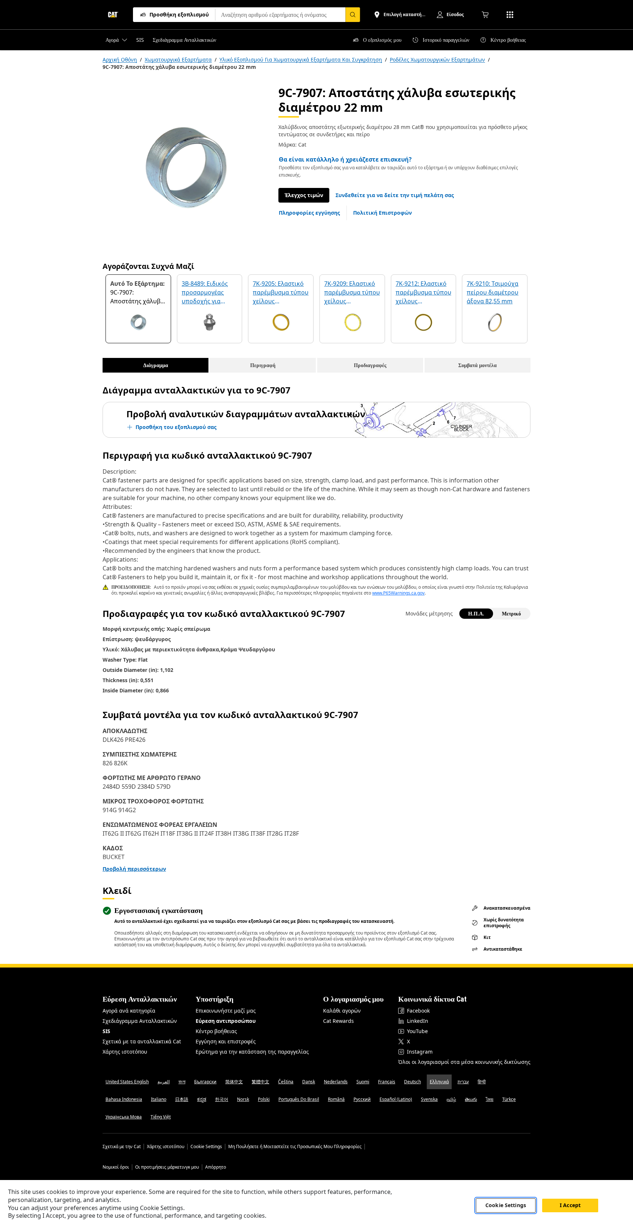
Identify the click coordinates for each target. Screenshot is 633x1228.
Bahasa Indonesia (124, 1099)
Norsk (243, 1099)
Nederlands (336, 1082)
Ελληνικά (439, 1082)
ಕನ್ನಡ (201, 1099)
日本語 (181, 1099)
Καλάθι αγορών (342, 1010)
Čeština (285, 1082)
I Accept (570, 1205)
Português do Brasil (298, 1099)
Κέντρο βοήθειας (216, 1031)
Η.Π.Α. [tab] (476, 613)
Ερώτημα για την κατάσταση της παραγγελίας (252, 1051)
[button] (394, 195)
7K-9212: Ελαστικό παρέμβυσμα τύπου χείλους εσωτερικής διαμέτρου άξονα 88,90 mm (423, 293)
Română (336, 1099)
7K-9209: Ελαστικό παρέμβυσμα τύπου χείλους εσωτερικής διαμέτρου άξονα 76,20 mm (352, 293)
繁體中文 (260, 1082)
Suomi (362, 1082)
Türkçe (509, 1099)
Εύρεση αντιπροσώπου (226, 1020)
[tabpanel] (185, 167)
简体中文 (234, 1082)
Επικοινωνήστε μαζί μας (226, 1010)
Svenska (429, 1099)
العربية (164, 1082)
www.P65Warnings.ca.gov (398, 593)
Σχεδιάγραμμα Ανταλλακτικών (140, 1020)
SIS (106, 1031)
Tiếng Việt (161, 1117)
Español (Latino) (396, 1099)
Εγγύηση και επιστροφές (226, 1041)
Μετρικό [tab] (511, 613)
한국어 (221, 1099)
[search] (352, 14)
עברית (463, 1082)
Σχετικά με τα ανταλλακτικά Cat (142, 1041)
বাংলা (181, 1082)
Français (386, 1082)
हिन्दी (482, 1082)
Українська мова (124, 1117)
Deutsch (412, 1082)
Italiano (158, 1099)
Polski (264, 1099)
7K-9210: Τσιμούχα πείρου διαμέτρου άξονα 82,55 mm (492, 292)
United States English (127, 1082)
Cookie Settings (206, 1147)
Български (205, 1082)
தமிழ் (451, 1099)
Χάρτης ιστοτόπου (125, 1051)
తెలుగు (471, 1099)
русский (362, 1099)
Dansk (308, 1082)
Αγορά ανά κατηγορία (129, 1010)
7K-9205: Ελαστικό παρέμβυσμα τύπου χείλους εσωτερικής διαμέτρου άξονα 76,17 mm (280, 293)
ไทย (489, 1099)
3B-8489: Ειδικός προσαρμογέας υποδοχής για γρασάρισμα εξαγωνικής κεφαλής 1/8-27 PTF (209, 293)
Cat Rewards (338, 1020)
